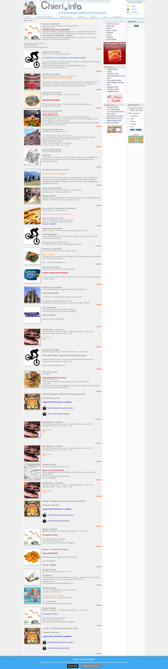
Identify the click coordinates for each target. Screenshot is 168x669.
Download (109, 37)
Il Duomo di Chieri (113, 107)
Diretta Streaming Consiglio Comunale (60, 408)
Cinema (134, 9)
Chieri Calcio (111, 114)
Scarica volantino (49, 224)
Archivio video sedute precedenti (58, 414)
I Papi (108, 78)
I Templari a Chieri (113, 74)
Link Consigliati (111, 39)
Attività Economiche (44, 17)
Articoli (93, 17)
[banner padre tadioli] (114, 129)
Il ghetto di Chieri (112, 69)
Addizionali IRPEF (113, 123)
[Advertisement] (136, 65)
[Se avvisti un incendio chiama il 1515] (136, 139)
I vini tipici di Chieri (113, 89)
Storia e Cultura (111, 30)
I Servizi (108, 28)
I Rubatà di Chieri (112, 91)
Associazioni (65, 17)
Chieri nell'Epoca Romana (115, 82)
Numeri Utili (110, 26)
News (31, 20)
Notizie (81, 17)
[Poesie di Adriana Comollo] (114, 98)
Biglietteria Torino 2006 (114, 118)
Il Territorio (109, 33)
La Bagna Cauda (112, 87)
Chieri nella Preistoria (114, 80)
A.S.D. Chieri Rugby (113, 109)
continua (99, 49)
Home (27, 17)
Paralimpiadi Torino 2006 (115, 116)
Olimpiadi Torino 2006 (114, 120)
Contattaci (117, 17)
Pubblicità (134, 12)
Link (104, 17)
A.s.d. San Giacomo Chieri (115, 112)
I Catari (109, 71)
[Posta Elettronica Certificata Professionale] (115, 53)
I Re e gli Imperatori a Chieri (116, 76)
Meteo (133, 6)
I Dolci (109, 85)
